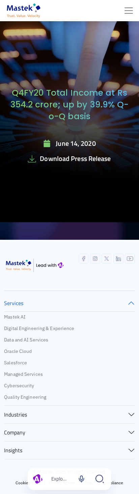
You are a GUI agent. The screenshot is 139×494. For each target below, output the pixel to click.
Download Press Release (75, 158)
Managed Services (23, 374)
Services (13, 303)
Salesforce (15, 363)
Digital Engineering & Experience (39, 328)
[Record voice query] (81, 479)
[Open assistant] (99, 478)
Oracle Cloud (18, 351)
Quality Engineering (25, 397)
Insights (13, 450)
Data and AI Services (26, 340)
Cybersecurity (19, 386)
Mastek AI (15, 317)
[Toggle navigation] (128, 10)
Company (14, 432)
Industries (15, 414)
